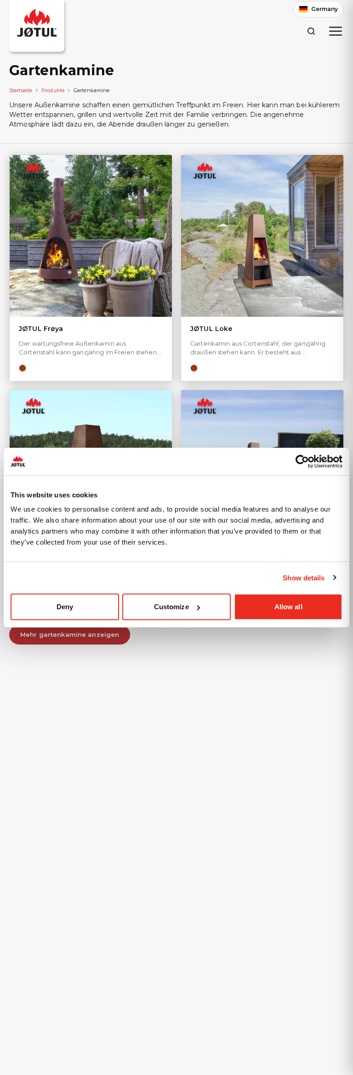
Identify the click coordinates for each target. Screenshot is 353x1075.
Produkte (52, 90)
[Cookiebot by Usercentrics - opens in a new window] (302, 461)
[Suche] (311, 31)
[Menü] (335, 31)
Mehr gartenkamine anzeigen (69, 634)
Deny (65, 607)
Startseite (20, 90)
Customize (171, 607)
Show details (304, 577)
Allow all (288, 607)
